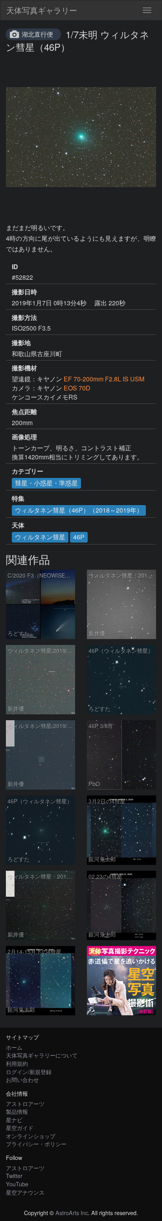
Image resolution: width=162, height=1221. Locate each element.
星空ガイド (19, 1127)
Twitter (14, 1175)
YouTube (17, 1184)
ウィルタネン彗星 (40, 536)
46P (79, 536)
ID (15, 266)
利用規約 (17, 1063)
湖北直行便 (37, 34)
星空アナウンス (25, 1192)
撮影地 (21, 342)
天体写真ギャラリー (41, 10)
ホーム (14, 1047)
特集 (18, 498)
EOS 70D (77, 387)
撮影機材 (24, 368)
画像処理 (24, 437)
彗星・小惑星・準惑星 (46, 482)
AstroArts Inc (71, 1212)
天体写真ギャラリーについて (41, 1055)
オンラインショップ (30, 1136)
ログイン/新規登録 (29, 1071)
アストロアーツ (25, 1103)
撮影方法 (24, 317)
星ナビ (14, 1119)
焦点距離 (24, 411)
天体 (18, 525)
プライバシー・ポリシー (36, 1143)
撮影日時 (24, 292)
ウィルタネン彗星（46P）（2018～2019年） (79, 510)
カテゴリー (27, 471)
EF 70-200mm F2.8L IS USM (104, 378)
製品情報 (17, 1111)
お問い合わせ (22, 1079)
